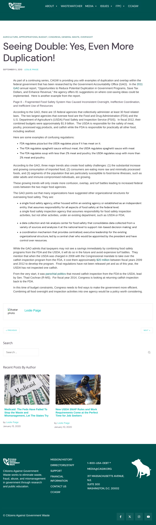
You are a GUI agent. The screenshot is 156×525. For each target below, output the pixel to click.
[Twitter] (130, 516)
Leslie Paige (31, 69)
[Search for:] (21, 352)
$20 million (103, 259)
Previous (12, 330)
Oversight (86, 37)
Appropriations (28, 37)
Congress (54, 37)
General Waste (71, 37)
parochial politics (56, 273)
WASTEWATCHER (71, 6)
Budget (43, 37)
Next (146, 330)
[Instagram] (139, 516)
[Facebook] (120, 516)
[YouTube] (148, 516)
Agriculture (10, 37)
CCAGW (133, 6)
